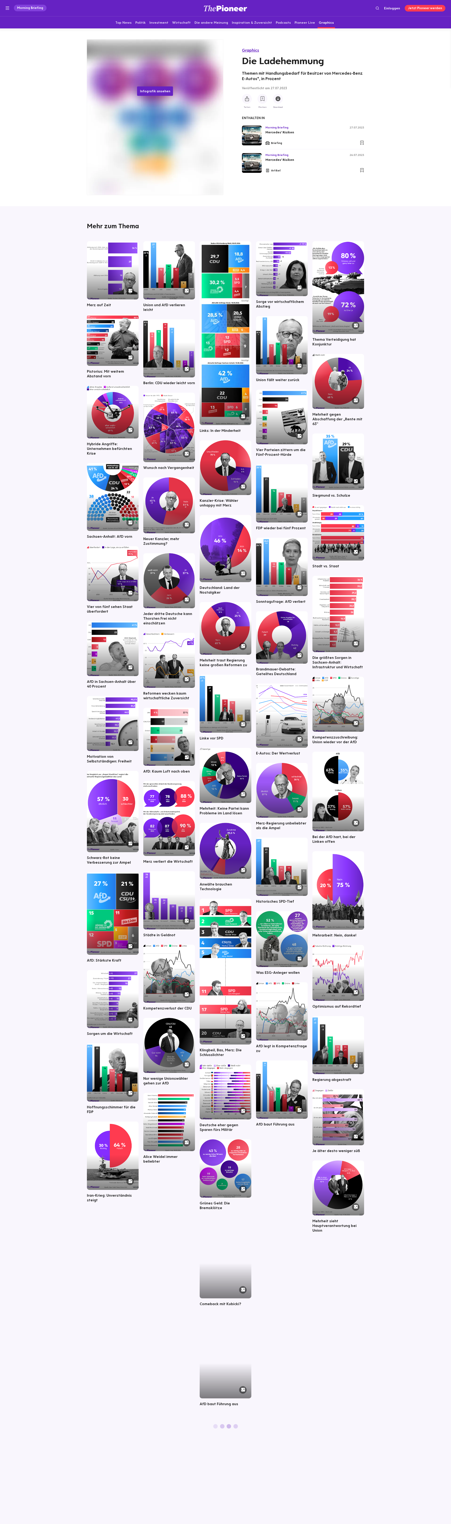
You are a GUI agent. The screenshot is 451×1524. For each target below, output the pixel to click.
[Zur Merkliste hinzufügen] (262, 99)
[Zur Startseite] (225, 8)
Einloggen (392, 8)
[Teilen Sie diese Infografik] (247, 99)
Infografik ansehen (155, 91)
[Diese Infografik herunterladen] (278, 99)
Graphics (250, 50)
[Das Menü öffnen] (7, 8)
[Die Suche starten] (377, 8)
